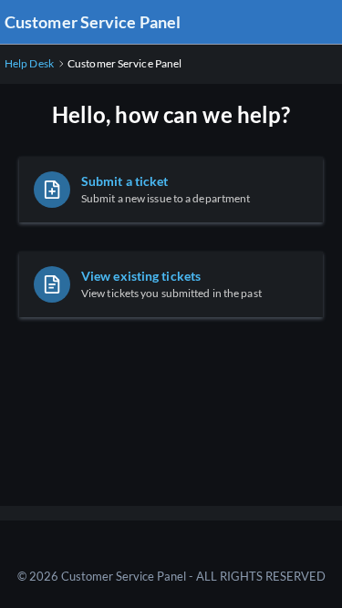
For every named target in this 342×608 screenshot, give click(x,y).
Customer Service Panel (93, 22)
